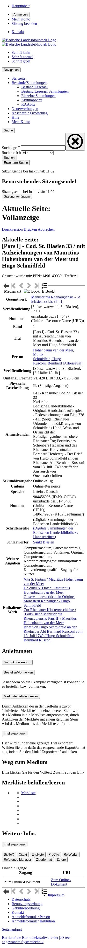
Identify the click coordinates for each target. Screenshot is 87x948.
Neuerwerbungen (25, 109)
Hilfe (15, 117)
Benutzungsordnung (27, 904)
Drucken (30, 229)
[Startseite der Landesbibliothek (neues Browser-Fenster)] (29, 42)
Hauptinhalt (20, 6)
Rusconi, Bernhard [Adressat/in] (57, 363)
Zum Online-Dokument (61, 882)
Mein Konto (21, 122)
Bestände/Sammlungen (29, 83)
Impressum (56, 895)
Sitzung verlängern (17, 196)
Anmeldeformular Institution (33, 921)
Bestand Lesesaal (34, 87)
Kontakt (18, 912)
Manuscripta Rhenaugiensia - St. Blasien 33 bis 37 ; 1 (56, 299)
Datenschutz (21, 899)
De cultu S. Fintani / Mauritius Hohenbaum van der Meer (47, 590)
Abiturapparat (31, 100)
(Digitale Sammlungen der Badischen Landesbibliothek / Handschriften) (55, 532)
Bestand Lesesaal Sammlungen (45, 91)
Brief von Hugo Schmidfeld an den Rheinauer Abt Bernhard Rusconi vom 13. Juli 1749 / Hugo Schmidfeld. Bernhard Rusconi (53, 633)
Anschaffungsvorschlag (30, 113)
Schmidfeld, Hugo (47, 359)
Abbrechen (46, 229)
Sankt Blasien (43, 542)
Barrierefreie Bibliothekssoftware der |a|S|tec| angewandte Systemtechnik (36, 939)
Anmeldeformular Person (31, 917)
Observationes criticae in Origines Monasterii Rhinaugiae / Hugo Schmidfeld (49, 601)
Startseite (18, 78)
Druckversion (12, 229)
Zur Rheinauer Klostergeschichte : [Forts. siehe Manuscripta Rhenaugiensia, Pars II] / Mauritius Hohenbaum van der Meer (50, 616)
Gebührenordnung (26, 908)
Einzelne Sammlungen (38, 96)
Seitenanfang (12, 929)
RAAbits (28, 104)
